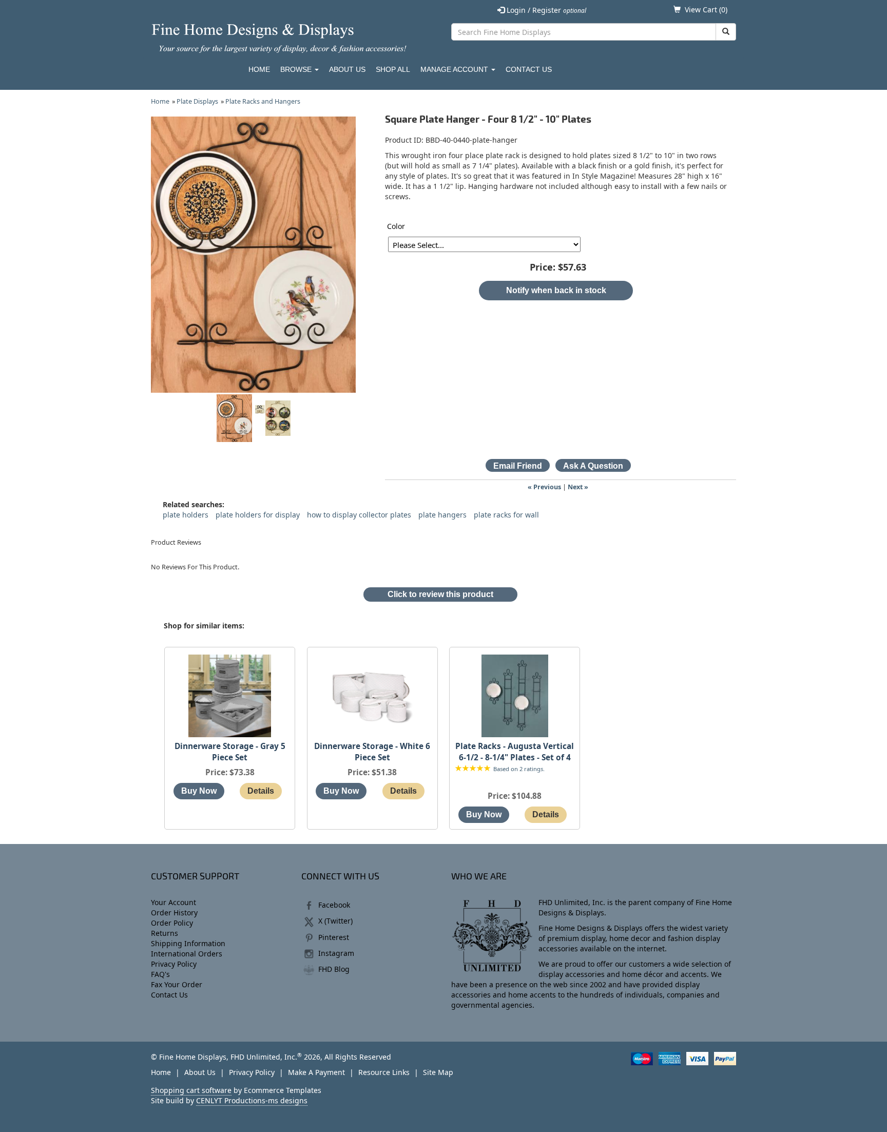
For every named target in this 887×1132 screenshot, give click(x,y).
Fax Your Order (176, 984)
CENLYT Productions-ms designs (251, 1100)
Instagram (336, 953)
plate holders (185, 515)
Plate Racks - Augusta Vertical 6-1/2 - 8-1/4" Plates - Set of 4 (514, 752)
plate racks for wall (506, 515)
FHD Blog (334, 969)
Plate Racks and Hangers (262, 101)
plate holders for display (258, 515)
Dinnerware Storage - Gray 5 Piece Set (230, 752)
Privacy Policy (174, 964)
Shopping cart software (191, 1090)
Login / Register (545, 10)
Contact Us (529, 69)
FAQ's (160, 974)
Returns (164, 933)
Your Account (173, 902)
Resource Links (384, 1072)
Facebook (334, 905)
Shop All (393, 69)
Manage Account (455, 69)
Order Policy (172, 923)
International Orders (186, 953)
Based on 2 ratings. (519, 769)
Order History (174, 912)
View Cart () (706, 9)
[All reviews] (473, 769)
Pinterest (333, 937)
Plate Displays (197, 101)
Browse (297, 69)
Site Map (438, 1072)
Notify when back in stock (556, 290)
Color (396, 226)
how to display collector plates (359, 515)
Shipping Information (188, 943)
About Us (347, 69)
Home (259, 69)
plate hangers (442, 515)
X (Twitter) (335, 921)
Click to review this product (440, 594)
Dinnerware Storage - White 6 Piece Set (372, 752)
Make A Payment (316, 1072)
